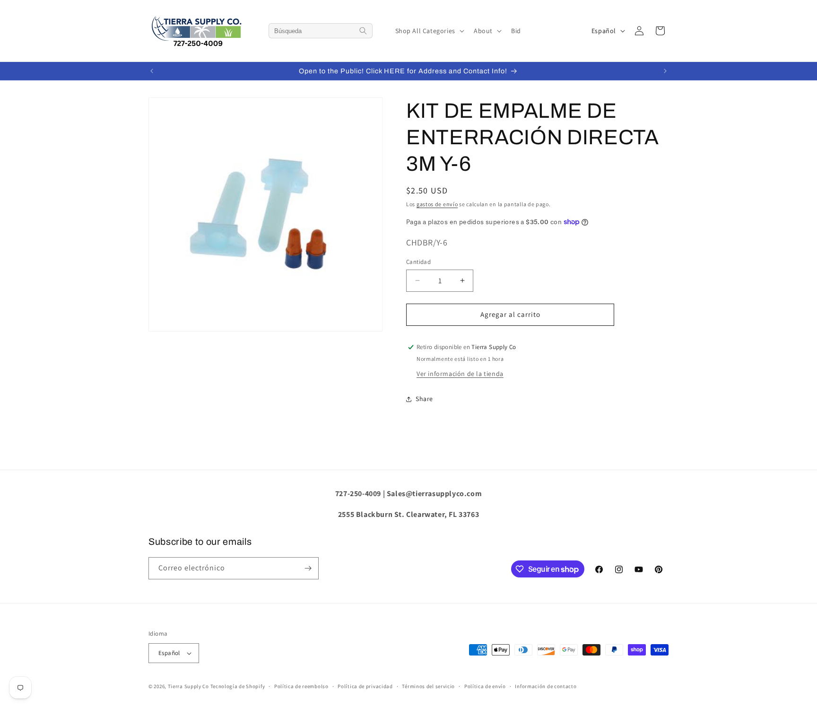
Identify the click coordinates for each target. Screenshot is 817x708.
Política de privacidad (365, 686)
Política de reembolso (301, 686)
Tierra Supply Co (188, 686)
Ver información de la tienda (460, 373)
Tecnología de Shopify (237, 686)
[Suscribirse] (307, 568)
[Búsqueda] (363, 30)
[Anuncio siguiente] (665, 71)
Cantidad (418, 262)
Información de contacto (545, 686)
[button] (429, 31)
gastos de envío (437, 204)
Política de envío (485, 686)
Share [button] (424, 398)
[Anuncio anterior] (151, 71)
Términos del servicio (428, 686)
